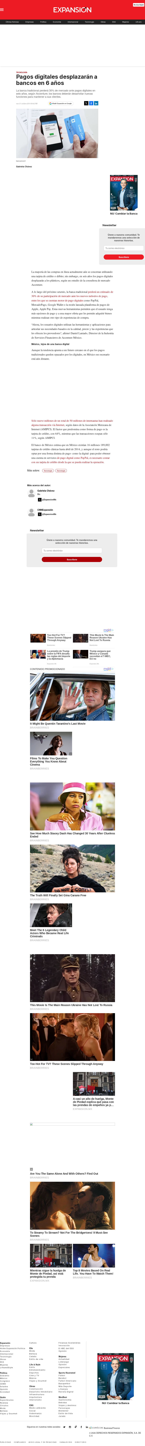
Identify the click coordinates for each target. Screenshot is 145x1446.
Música (32, 1378)
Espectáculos (7, 1400)
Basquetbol (64, 1383)
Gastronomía (65, 1400)
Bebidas (63, 1402)
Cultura (33, 1343)
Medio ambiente (37, 1408)
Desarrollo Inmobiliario (41, 1392)
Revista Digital (139, 5)
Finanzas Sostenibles (69, 1343)
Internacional (73, 22)
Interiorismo (35, 1400)
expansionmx (66, 1427)
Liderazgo (64, 1362)
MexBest (63, 1397)
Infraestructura (36, 1394)
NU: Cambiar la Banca (123, 213)
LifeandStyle (6, 1367)
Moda (3, 1408)
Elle (31, 1348)
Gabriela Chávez (46, 490)
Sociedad (5, 1392)
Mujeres (125, 22)
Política (43, 22)
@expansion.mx (76, 1427)
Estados (4, 1386)
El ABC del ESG (66, 1348)
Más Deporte (65, 1386)
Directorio (80, 1442)
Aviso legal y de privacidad (43, 1442)
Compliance (20, 1442)
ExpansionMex (83, 1427)
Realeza (4, 1403)
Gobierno (4, 1376)
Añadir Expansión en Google (62, 103)
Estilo (32, 1367)
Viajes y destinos (67, 1405)
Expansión (5, 1343)
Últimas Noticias (12, 22)
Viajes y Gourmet (8, 1414)
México (3, 1378)
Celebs (33, 1356)
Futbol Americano (67, 1381)
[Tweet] (86, 103)
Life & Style (34, 1364)
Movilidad (34, 1416)
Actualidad (64, 1359)
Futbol (62, 1375)
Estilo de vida (36, 1359)
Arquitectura (35, 1397)
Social (32, 1411)
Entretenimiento (37, 1370)
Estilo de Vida (66, 1413)
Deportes (34, 1373)
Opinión (4, 1389)
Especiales (64, 1367)
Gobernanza (35, 1413)
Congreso (5, 1381)
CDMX (3, 1384)
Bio (38, 494)
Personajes (64, 1408)
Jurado (62, 1416)
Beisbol (62, 1378)
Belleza (4, 1411)
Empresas (29, 22)
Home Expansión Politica (12, 1348)
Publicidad (5, 1442)
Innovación (64, 1345)
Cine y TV (34, 1375)
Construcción (36, 1389)
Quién (3, 1397)
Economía (57, 22)
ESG (114, 22)
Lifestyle (63, 1389)
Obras (103, 22)
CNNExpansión (45, 509)
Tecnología (89, 22)
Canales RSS (66, 1442)
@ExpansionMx (49, 499)
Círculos (4, 1405)
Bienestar (63, 1411)
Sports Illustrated (67, 1372)
